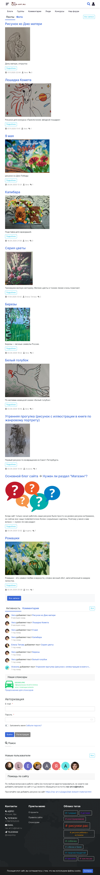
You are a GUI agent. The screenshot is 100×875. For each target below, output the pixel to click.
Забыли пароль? (34, 725)
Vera (26, 72)
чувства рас (86, 859)
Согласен (88, 871)
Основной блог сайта (21, 476)
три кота (71, 858)
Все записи (89, 17)
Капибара (12, 192)
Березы (11, 304)
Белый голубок (16, 360)
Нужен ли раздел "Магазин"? (65, 476)
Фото (19, 16)
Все (92, 755)
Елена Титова (31, 297)
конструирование (75, 819)
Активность (13, 608)
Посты (10, 16)
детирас (86, 813)
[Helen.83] (37, 766)
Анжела (29, 469)
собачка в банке (74, 847)
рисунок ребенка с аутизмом (79, 833)
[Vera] (75, 766)
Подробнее (11, 68)
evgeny (28, 531)
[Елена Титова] (9, 766)
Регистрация (22, 734)
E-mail (8, 704)
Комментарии (30, 608)
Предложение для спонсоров (19, 690)
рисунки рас (78, 826)
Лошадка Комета (18, 80)
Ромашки (12, 538)
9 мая (9, 136)
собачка (72, 841)
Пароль (8, 714)
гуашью (71, 813)
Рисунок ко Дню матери (23, 24)
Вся (92, 608)
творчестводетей (76, 852)
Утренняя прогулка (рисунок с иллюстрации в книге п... (63, 666)
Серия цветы (15, 248)
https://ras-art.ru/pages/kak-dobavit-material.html (68, 792)
